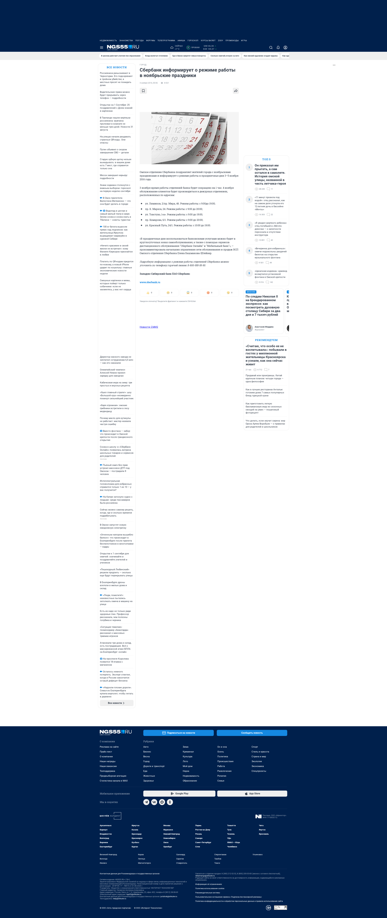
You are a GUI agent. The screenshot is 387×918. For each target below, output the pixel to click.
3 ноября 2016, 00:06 (149, 83)
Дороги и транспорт (154, 766)
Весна (146, 756)
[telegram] (146, 802)
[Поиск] (271, 47)
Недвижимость (108, 40)
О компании (106, 756)
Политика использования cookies (209, 888)
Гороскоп (193, 40)
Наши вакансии (108, 766)
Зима (185, 746)
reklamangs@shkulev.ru (205, 876)
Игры (244, 40)
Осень (220, 751)
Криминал (188, 751)
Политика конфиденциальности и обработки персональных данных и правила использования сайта (239, 901)
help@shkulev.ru (119, 899)
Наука (186, 771)
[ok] (170, 802)
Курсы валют (208, 40)
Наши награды (107, 761)
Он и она (222, 746)
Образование (190, 780)
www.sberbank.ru (150, 282)
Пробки (194, 47)
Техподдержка (107, 771)
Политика (222, 756)
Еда (145, 771)
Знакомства (126, 40)
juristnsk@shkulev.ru (168, 896)
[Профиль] (285, 47)
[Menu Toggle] (101, 47)
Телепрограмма (166, 40)
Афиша (181, 40)
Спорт (255, 746)
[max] (162, 802)
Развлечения (224, 771)
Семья (220, 780)
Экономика (258, 766)
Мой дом (187, 766)
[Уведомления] (278, 47)
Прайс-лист (106, 751)
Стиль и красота (260, 751)
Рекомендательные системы (207, 893)
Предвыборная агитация (113, 776)
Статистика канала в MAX (114, 780)
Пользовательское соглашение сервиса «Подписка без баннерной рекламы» (228, 897)
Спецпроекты (259, 771)
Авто (146, 746)
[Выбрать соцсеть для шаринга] (236, 91)
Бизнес (147, 751)
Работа (221, 766)
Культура (187, 756)
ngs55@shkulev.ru (133, 894)
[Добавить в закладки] (143, 91)
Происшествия (225, 761)
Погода (139, 40)
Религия (221, 776)
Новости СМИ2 (149, 326)
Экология (257, 761)
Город (146, 761)
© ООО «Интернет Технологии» (148, 908)
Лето (185, 761)
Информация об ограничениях (208, 884)
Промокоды (232, 40)
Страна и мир (259, 756)
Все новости (117, 67)
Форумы (150, 40)
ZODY (220, 40)
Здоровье (148, 780)
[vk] (154, 802)
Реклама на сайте (109, 746)
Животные (149, 776)
